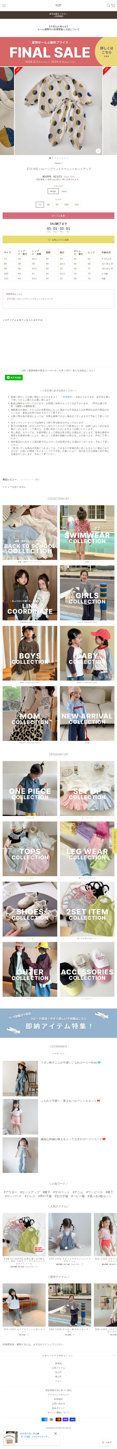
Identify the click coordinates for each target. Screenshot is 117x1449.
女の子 (58, 1372)
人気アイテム (58, 1368)
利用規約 (58, 1399)
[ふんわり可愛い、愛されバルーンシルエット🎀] (20, 1117)
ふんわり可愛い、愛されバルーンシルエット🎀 (70, 1100)
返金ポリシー (58, 1408)
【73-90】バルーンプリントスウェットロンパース (29, 299)
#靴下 (109, 1192)
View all (58, 1053)
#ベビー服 (78, 1196)
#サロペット (61, 1192)
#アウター (10, 1192)
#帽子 (46, 1192)
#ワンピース (94, 1192)
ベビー (58, 1381)
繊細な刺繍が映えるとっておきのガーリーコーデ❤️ (73, 1139)
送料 (50, 179)
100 (66, 204)
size (58, 199)
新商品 (58, 1363)
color (58, 186)
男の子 (58, 1376)
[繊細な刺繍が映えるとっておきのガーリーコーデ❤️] (20, 1155)
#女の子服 (61, 1196)
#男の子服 (45, 1196)
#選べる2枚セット (100, 1196)
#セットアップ (30, 1192)
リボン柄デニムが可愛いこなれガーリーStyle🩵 (71, 1062)
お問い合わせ (58, 1403)
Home (58, 163)
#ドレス (30, 1196)
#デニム (78, 1192)
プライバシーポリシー (58, 1394)
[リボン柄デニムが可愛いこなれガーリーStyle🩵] (20, 1078)
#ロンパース (13, 1196)
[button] (58, 239)
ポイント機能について (58, 1412)
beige (53, 191)
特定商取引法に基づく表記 (58, 1390)
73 (39, 204)
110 (76, 204)
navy (64, 191)
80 (48, 204)
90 (57, 204)
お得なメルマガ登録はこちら (57, 1355)
